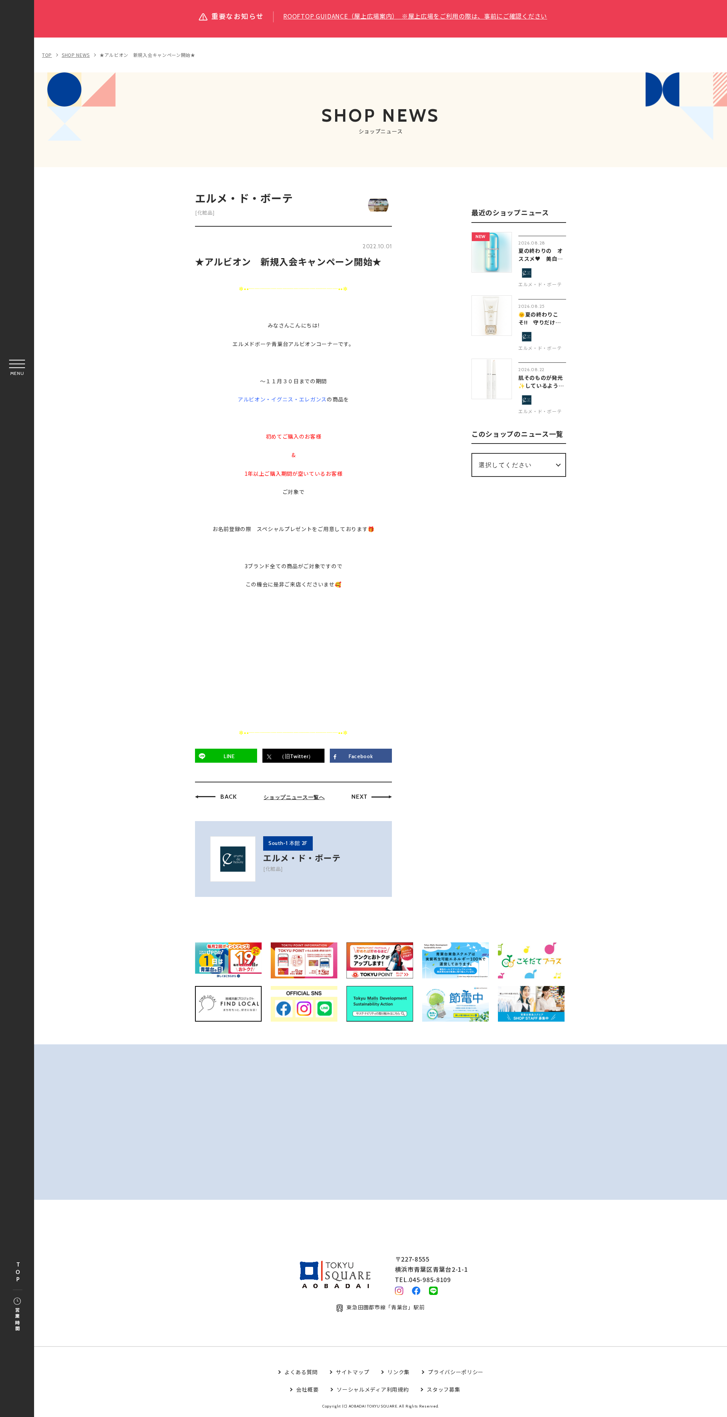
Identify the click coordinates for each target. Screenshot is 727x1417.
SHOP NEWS (76, 55)
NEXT (359, 796)
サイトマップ (352, 1372)
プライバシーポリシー (456, 1372)
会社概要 (307, 1389)
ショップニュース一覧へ (294, 797)
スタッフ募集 (443, 1389)
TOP (17, 1272)
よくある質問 (301, 1372)
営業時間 (17, 1319)
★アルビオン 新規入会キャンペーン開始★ (147, 55)
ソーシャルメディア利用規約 (373, 1389)
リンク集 (398, 1372)
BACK (228, 796)
